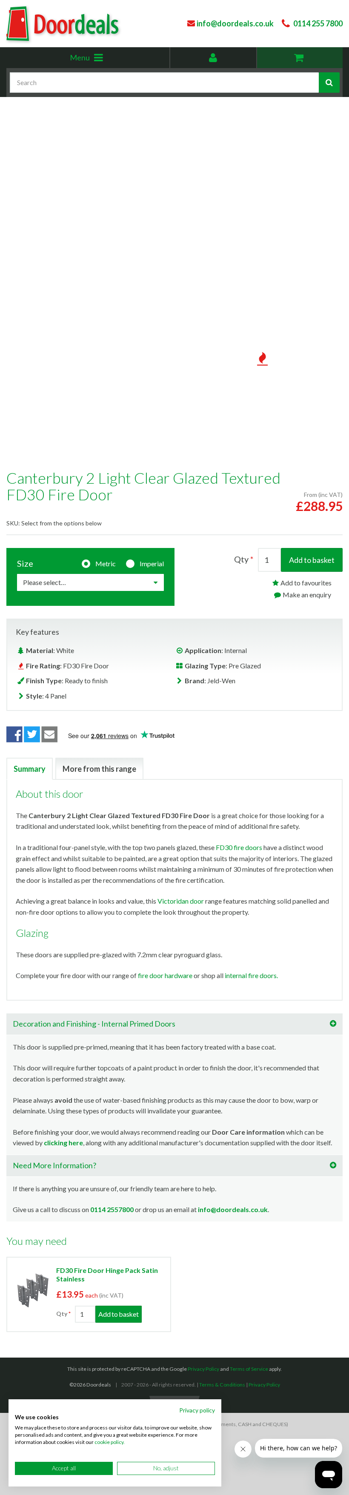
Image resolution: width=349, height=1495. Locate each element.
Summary (30, 768)
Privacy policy (197, 1410)
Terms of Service (249, 1369)
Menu (99, 60)
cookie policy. (109, 1442)
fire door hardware (165, 975)
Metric (105, 563)
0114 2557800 (112, 1209)
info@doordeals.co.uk (233, 1209)
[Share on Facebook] (14, 734)
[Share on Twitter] (32, 734)
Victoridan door (180, 901)
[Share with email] (50, 734)
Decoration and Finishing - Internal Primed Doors (94, 1023)
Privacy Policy (203, 1369)
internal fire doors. (251, 975)
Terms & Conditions (222, 1384)
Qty (241, 559)
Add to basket (312, 560)
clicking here (63, 1142)
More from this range (99, 768)
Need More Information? (54, 1165)
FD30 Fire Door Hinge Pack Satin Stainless (107, 1274)
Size (25, 563)
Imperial (152, 563)
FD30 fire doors (239, 847)
